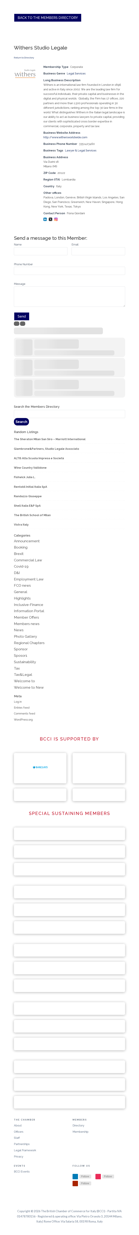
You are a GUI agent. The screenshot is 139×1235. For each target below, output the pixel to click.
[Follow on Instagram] (98, 1176)
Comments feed (24, 713)
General (20, 592)
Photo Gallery (25, 636)
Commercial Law (28, 560)
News (19, 630)
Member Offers (26, 617)
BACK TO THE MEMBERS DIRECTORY (48, 18)
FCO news (22, 585)
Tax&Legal (23, 674)
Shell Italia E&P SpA (27, 505)
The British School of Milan (32, 515)
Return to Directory (24, 57)
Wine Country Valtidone (30, 467)
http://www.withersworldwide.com (65, 137)
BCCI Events (22, 1171)
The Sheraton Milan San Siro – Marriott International (49, 439)
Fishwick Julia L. (24, 477)
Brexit (19, 554)
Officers (18, 1131)
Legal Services (76, 73)
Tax (17, 668)
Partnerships (22, 1144)
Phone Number (23, 264)
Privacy (18, 1156)
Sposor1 (20, 655)
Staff (17, 1137)
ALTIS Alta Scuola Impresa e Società (39, 458)
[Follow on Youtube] (75, 1183)
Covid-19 (21, 566)
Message (19, 283)
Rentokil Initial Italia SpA (30, 486)
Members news (26, 624)
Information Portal (29, 611)
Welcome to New (29, 687)
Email (75, 244)
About (18, 1125)
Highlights (22, 598)
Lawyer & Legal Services (80, 150)
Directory (78, 1125)
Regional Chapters (29, 643)
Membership (80, 1131)
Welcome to (24, 681)
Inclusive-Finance (28, 605)
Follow (85, 1176)
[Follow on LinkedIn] (75, 1176)
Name (18, 244)
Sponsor (21, 649)
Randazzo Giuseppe (28, 496)
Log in (18, 701)
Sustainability (25, 662)
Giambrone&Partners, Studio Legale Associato (46, 448)
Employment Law (29, 579)
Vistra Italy (21, 524)
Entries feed (21, 707)
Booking (20, 547)
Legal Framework (25, 1150)
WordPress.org (23, 719)
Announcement (27, 541)
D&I (17, 573)
